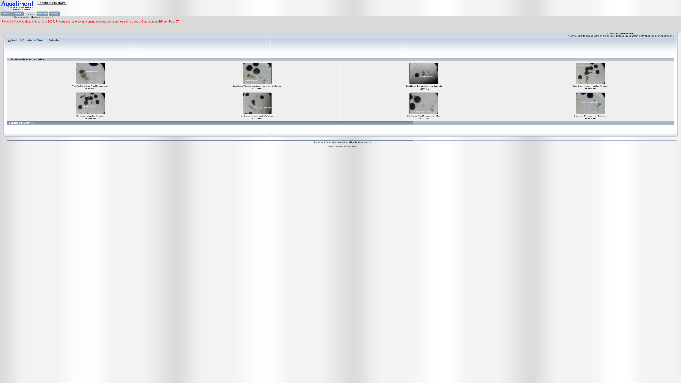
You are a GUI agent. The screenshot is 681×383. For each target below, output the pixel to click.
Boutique (42, 13)
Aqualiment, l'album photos (327, 142)
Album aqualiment (22, 17)
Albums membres (42, 17)
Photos (30, 14)
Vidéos (54, 13)
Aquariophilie (364, 142)
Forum (18, 13)
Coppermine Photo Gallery (347, 146)
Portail (6, 13)
